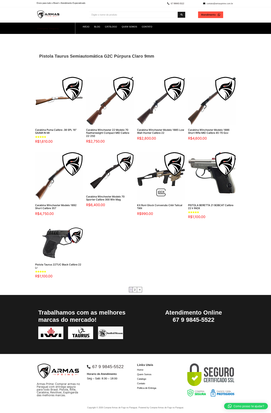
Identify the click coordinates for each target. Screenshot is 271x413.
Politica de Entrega (146, 388)
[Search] (181, 15)
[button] (246, 406)
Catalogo (141, 379)
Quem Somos (144, 374)
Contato (141, 383)
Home (140, 369)
